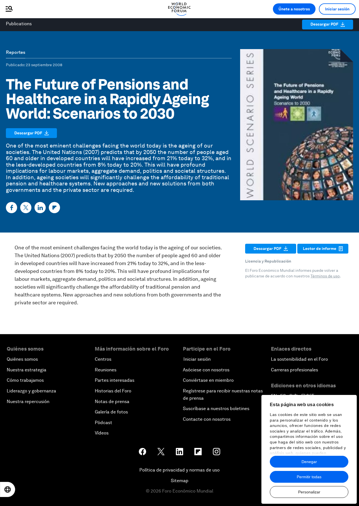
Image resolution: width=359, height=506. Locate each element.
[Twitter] (25, 207)
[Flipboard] (54, 207)
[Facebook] (11, 207)
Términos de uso (325, 276)
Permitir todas (309, 477)
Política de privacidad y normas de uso (179, 470)
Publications (19, 23)
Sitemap (179, 480)
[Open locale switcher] (7, 489)
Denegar (309, 461)
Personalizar (309, 492)
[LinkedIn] (40, 207)
